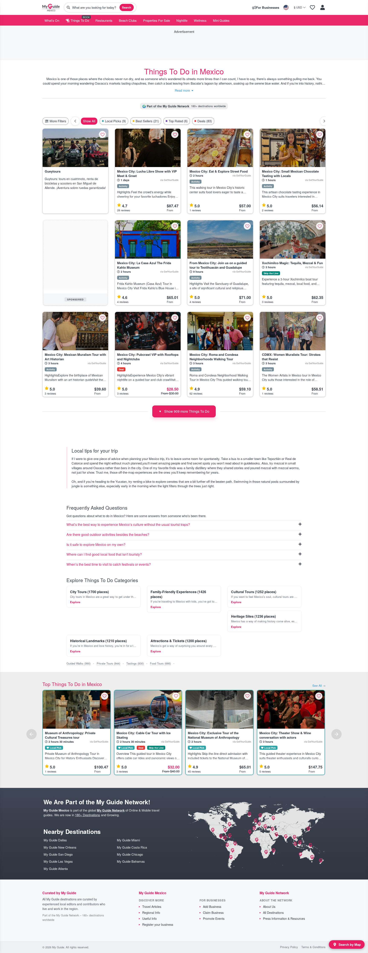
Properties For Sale (156, 20)
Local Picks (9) (115, 121)
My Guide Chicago (130, 854)
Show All (89, 121)
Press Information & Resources (284, 918)
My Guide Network (111, 810)
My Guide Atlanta (56, 868)
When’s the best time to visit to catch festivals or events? (108, 564)
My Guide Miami (128, 840)
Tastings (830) (135, 663)
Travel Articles (151, 906)
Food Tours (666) (160, 663)
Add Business (212, 906)
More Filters (57, 121)
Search (126, 7)
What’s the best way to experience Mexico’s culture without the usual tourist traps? (128, 524)
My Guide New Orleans (60, 847)
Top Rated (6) (178, 121)
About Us (269, 906)
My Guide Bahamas (131, 861)
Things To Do (79, 20)
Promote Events (213, 918)
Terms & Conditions (313, 947)
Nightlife (181, 20)
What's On (52, 20)
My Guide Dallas (55, 840)
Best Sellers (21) (147, 121)
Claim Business (213, 912)
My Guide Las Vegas (58, 861)
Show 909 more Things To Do (184, 411)
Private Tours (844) (108, 663)
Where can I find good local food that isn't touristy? (104, 554)
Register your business (157, 924)
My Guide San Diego (58, 854)
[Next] (336, 734)
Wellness (200, 20)
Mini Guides (221, 20)
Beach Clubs (128, 20)
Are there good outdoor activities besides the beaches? (107, 534)
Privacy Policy (289, 947)
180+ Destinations (87, 815)
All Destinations (273, 912)
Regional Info (151, 912)
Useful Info (149, 918)
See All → (319, 685)
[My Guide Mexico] (51, 7)
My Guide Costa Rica (132, 847)
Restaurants (103, 20)
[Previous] (31, 734)
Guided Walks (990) (78, 663)
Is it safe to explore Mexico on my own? (95, 544)
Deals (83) (204, 121)
